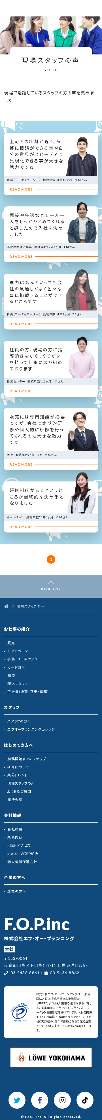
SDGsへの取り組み (23, 853)
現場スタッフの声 (21, 783)
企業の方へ (16, 891)
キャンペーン (17, 651)
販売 (11, 643)
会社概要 (14, 829)
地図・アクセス (19, 845)
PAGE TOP (51, 589)
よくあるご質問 (19, 791)
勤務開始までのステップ (26, 759)
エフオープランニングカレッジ (31, 729)
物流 (11, 675)
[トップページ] (6, 607)
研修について (18, 767)
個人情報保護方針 (22, 862)
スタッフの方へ (19, 721)
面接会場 (14, 800)
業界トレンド (17, 775)
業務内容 (14, 837)
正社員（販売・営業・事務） (28, 692)
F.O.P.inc (37, 924)
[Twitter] (17, 1100)
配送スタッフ (17, 684)
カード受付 (16, 667)
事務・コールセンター (24, 659)
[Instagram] (62, 1100)
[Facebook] (39, 1100)
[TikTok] (85, 1100)
